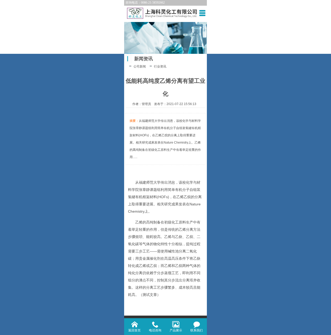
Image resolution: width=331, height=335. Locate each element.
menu (202, 13)
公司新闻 (139, 66)
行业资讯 (160, 66)
